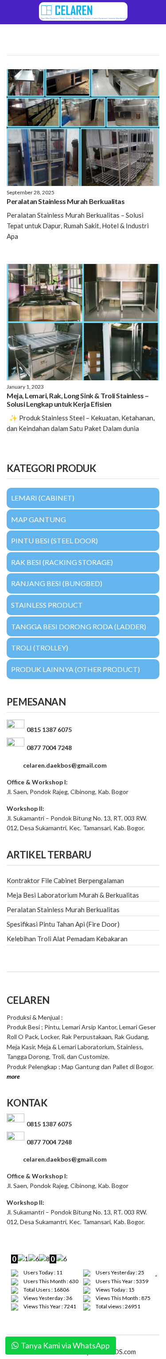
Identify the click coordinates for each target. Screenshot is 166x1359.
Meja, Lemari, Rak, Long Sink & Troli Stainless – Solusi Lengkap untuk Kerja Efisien (78, 399)
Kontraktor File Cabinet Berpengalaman (65, 880)
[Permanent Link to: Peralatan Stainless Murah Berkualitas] (83, 127)
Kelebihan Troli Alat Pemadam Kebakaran (67, 939)
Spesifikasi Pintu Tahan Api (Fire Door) (63, 924)
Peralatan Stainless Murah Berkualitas (65, 201)
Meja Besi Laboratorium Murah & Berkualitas (73, 895)
